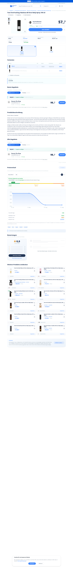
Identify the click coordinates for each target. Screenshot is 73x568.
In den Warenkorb (27, 14)
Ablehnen (40, 563)
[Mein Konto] (62, 6)
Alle (16, 174)
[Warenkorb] (60, 6)
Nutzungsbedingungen (22, 561)
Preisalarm (11, 14)
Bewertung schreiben (17, 255)
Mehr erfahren (45, 107)
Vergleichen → (32, 276)
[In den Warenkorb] (34, 271)
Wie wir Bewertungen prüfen (17, 258)
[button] (8, 19)
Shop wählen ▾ (10, 174)
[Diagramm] (62, 175)
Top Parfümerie (37, 21)
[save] (25, 19)
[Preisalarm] (64, 29)
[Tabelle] (64, 175)
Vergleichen (19, 14)
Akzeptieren (32, 563)
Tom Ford (25, 38)
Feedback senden (58, 342)
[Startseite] (7, 10)
